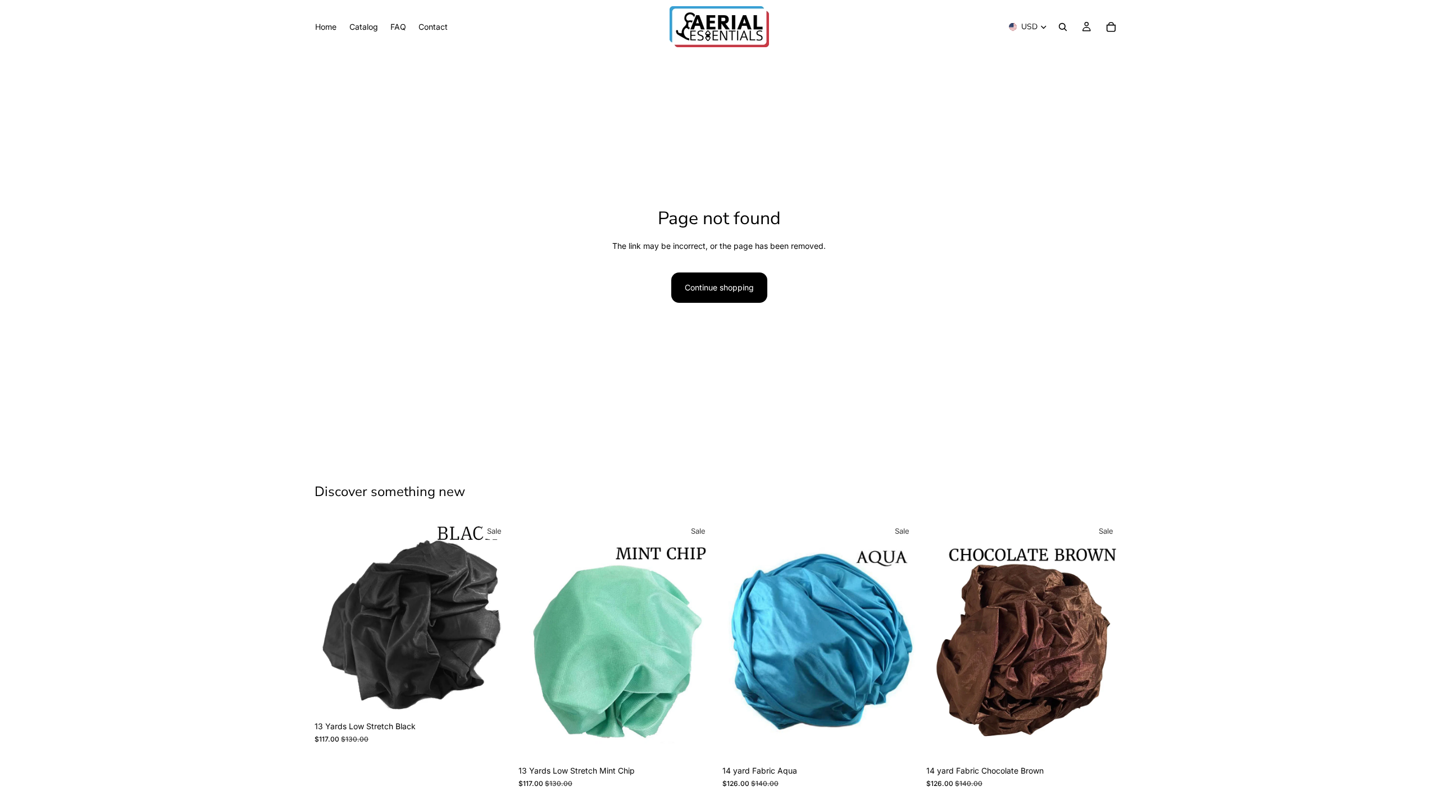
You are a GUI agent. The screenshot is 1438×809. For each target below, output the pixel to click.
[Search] (1062, 27)
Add (503, 698)
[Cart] (1111, 27)
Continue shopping (719, 287)
